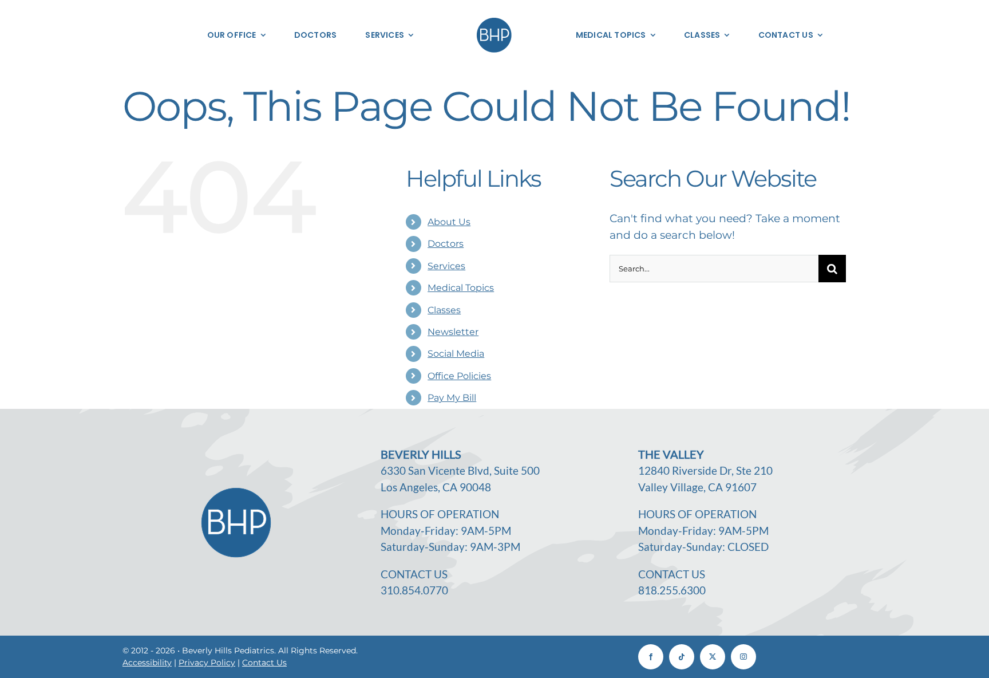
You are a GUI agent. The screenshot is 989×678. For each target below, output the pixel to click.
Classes (444, 310)
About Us (449, 221)
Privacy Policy (207, 662)
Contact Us (264, 662)
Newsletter (453, 331)
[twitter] (712, 656)
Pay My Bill (452, 397)
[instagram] (743, 656)
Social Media (456, 353)
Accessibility (147, 662)
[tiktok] (681, 656)
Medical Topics (461, 287)
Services (446, 266)
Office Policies (459, 375)
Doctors (446, 243)
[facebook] (650, 656)
